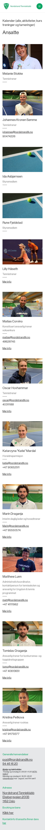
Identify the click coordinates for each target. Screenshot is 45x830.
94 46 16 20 (10, 763)
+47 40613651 (11, 671)
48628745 (8, 341)
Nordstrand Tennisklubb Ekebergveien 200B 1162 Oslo (18, 797)
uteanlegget (8, 779)
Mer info (6, 282)
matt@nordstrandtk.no (15, 600)
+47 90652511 (11, 467)
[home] (16, 6)
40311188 (8, 404)
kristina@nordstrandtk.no (16, 729)
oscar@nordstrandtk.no (15, 400)
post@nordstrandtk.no (17, 759)
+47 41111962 (10, 604)
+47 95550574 (11, 530)
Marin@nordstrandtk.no (15, 526)
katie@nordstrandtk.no (15, 463)
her (4, 823)
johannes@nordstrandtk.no (17, 132)
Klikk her (8, 812)
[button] (39, 6)
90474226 (8, 136)
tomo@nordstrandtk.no (15, 667)
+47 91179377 (11, 734)
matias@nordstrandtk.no (16, 337)
